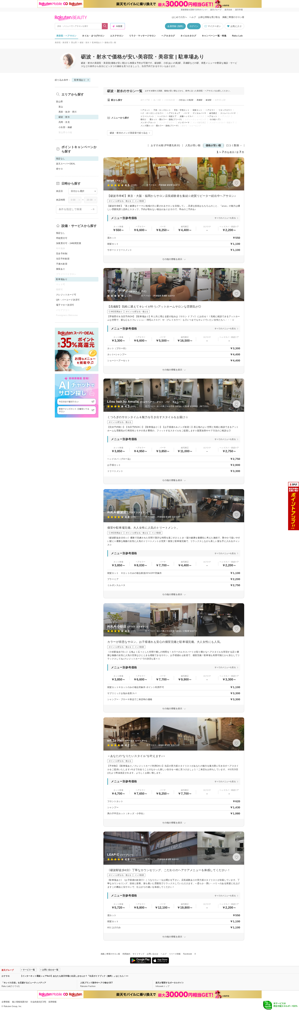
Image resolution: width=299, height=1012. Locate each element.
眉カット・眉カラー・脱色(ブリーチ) (166, 119)
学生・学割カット (181, 110)
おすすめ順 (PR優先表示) (165, 145)
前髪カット (197, 110)
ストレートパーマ (228, 113)
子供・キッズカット (162, 110)
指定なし (60, 233)
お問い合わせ (152, 954)
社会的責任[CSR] (38, 1002)
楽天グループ (215, 10)
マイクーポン (214, 26)
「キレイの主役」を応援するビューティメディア (24, 982)
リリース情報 (175, 954)
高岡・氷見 (64, 122)
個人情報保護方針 (20, 1002)
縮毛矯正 (213, 113)
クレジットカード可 (66, 294)
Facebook (187, 954)
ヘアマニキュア (173, 113)
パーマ (186, 113)
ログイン (194, 26)
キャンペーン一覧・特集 (214, 35)
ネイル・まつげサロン (93, 35)
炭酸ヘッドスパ (186, 116)
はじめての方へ (179, 17)
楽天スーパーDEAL (65, 163)
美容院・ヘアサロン (66, 35)
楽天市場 (239, 10)
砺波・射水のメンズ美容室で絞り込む (129, 133)
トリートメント (147, 116)
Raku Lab (237, 35)
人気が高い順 (193, 145)
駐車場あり (97, 42)
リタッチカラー (225, 110)
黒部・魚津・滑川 (67, 112)
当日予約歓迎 (63, 258)
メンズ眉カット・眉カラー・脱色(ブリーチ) (159, 126)
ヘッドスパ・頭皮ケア (167, 116)
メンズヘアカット (148, 122)
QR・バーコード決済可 (68, 300)
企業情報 (6, 1002)
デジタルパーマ (199, 113)
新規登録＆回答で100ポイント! (194, 10)
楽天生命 (228, 10)
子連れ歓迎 (61, 264)
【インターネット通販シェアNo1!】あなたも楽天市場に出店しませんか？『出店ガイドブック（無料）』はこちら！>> (74, 976)
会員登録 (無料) (175, 26)
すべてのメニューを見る (225, 218)
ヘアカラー (210, 110)
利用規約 (126, 954)
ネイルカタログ (188, 35)
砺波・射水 (84, 42)
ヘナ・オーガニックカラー (152, 113)
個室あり (60, 269)
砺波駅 (208, 100)
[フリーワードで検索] (105, 26)
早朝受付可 (61, 238)
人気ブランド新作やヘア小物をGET (96, 982)
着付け (143, 119)
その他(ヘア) (215, 119)
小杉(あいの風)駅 (186, 100)
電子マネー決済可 (65, 305)
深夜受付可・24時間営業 (68, 243)
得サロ (59, 169)
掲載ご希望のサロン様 (233, 17)
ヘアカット (145, 110)
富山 (61, 106)
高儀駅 (199, 100)
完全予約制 (61, 253)
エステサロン (117, 35)
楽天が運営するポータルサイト (170, 982)
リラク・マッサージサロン (142, 35)
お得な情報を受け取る (209, 17)
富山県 (74, 42)
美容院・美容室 (61, 42)
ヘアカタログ (168, 35)
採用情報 (52, 1002)
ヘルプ (192, 17)
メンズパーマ (183, 122)
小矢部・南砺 (65, 127)
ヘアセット (212, 116)
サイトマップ (138, 954)
